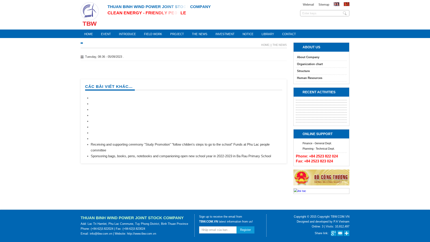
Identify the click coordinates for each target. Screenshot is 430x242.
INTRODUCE (127, 34)
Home (88, 34)
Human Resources (309, 78)
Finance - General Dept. (317, 143)
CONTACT (289, 34)
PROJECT (177, 34)
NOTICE (248, 34)
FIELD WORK (153, 34)
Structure (303, 71)
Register (245, 229)
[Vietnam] (346, 5)
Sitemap (323, 4)
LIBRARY (268, 34)
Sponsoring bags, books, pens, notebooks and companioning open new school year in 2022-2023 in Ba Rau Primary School (181, 156)
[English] (336, 5)
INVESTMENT (224, 34)
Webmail (308, 4)
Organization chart (310, 64)
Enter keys (344, 13)
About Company (308, 57)
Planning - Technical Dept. (319, 148)
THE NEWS (199, 34)
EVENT (106, 34)
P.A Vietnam (341, 221)
